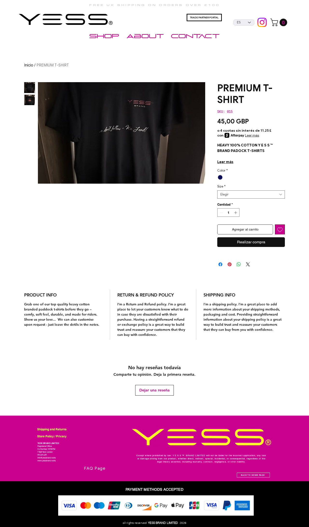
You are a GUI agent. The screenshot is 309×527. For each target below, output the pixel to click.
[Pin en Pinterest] (229, 264)
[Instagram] (262, 22)
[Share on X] (248, 264)
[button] (279, 22)
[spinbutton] (228, 213)
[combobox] (251, 194)
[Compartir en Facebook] (220, 264)
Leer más (252, 135)
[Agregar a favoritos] (280, 229)
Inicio (28, 65)
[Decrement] (221, 213)
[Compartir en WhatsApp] (239, 264)
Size (221, 186)
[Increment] (236, 213)
